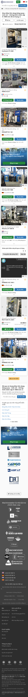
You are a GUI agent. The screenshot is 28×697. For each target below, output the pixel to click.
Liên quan (21, 20)
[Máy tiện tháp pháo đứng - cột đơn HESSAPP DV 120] (14, 117)
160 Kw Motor (20, 596)
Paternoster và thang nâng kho (14, 592)
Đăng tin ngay (14, 163)
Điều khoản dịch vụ (19, 692)
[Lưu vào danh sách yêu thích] (25, 50)
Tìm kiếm (23, 5)
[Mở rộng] (14, 66)
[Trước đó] (2, 38)
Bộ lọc (8, 20)
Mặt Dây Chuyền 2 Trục (10, 599)
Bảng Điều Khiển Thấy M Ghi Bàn (11, 407)
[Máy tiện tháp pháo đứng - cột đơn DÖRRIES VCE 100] (14, 348)
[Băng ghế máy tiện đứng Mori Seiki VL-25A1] (14, 307)
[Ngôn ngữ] (24, 1)
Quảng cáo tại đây (14, 494)
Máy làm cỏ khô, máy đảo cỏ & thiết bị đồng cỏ (14, 603)
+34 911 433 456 (9, 580)
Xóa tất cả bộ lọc (8, 24)
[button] (26, 1)
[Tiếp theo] (25, 38)
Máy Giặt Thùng (6, 413)
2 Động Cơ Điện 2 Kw (9, 596)
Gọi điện (21, 60)
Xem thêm (14, 422)
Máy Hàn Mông (6, 419)
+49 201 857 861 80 (10, 578)
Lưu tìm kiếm (15, 378)
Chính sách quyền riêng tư (8, 692)
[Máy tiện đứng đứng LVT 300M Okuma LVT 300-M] (14, 215)
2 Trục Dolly (21, 599)
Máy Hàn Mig (5, 416)
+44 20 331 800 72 (10, 573)
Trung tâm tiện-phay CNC (10, 254)
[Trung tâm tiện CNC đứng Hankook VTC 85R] (14, 38)
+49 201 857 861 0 (10, 575)
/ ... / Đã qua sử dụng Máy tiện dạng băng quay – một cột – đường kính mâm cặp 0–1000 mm (15, 8)
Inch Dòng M (5, 410)
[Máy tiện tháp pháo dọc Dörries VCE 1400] (14, 177)
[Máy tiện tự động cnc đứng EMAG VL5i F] (14, 78)
